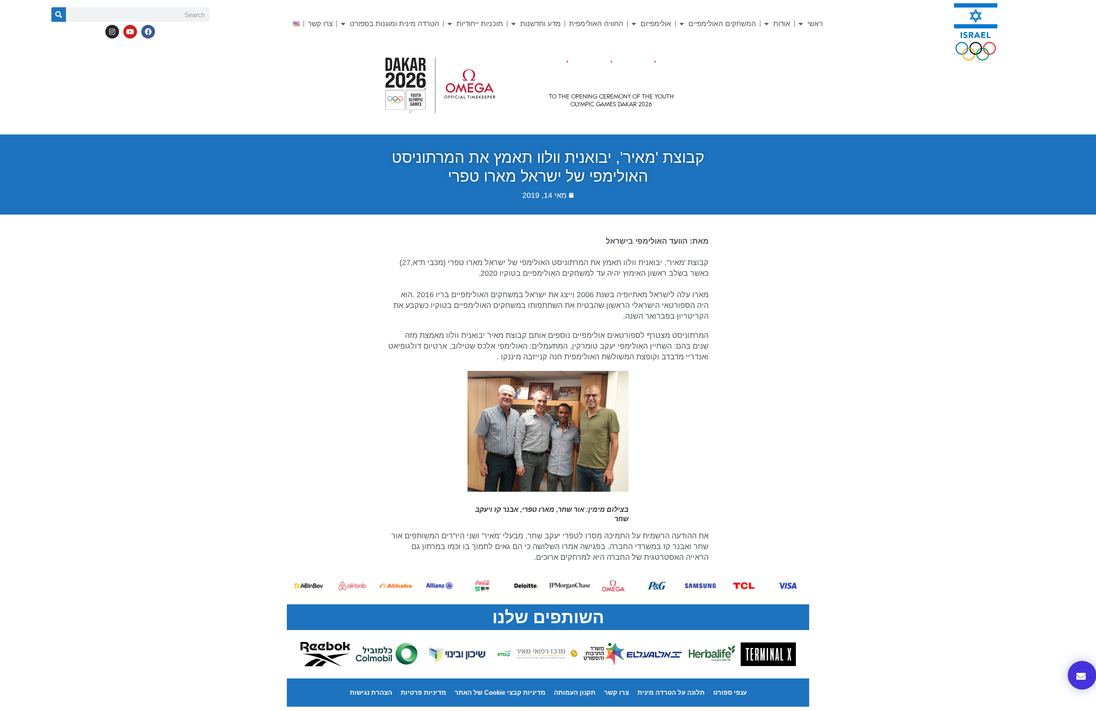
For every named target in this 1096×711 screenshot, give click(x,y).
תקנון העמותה (575, 692)
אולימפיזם (655, 24)
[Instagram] (112, 32)
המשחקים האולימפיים (722, 24)
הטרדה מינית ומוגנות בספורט (394, 24)
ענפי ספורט (730, 692)
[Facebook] (148, 32)
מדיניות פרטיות (423, 692)
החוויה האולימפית (596, 24)
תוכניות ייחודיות (479, 24)
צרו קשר (320, 24)
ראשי (815, 24)
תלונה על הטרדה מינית (671, 692)
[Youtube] (130, 32)
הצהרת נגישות (371, 692)
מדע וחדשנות (540, 24)
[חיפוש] (58, 14)
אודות (781, 24)
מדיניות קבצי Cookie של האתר (500, 692)
